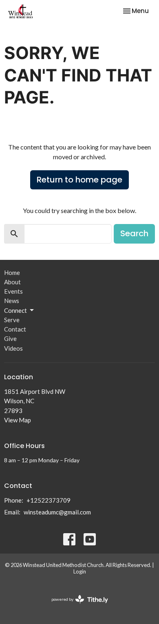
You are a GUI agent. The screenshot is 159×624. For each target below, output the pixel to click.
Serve (12, 319)
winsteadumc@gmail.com (57, 512)
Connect (15, 310)
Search (134, 233)
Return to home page (79, 179)
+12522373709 (48, 500)
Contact (15, 329)
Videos (13, 348)
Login (79, 571)
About (12, 282)
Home (12, 272)
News (11, 300)
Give (10, 338)
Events (13, 291)
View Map (17, 420)
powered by (75, 606)
